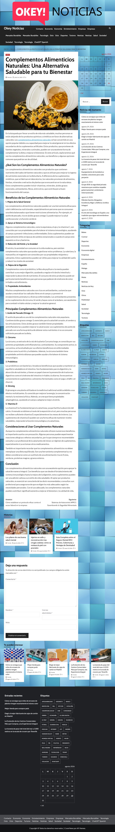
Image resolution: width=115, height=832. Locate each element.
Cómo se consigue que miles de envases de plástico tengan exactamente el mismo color (93, 119)
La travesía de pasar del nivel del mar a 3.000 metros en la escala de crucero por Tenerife (95, 162)
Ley (91, 364)
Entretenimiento (70, 29)
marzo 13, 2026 (68, 548)
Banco (107, 331)
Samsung (84, 387)
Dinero (94, 345)
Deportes (64, 35)
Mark (96, 368)
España (84, 264)
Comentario (11, 579)
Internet (84, 364)
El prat (96, 350)
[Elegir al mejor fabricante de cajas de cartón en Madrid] (58, 655)
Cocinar (84, 237)
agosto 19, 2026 (55, 674)
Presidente (105, 378)
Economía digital (88, 250)
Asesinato (98, 331)
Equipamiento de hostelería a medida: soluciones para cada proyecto (93, 174)
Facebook (93, 354)
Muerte (98, 373)
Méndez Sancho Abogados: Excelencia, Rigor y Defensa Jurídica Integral (95, 202)
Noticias (80, 35)
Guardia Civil (85, 359)
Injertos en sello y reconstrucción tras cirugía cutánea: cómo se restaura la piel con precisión (41, 542)
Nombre (9, 610)
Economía (49, 29)
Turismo (72, 35)
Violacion (84, 397)
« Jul (81, 93)
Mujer (106, 373)
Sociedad (102, 35)
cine (108, 340)
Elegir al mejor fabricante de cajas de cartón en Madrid (95, 138)
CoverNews (69, 828)
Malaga (84, 268)
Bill (93, 335)
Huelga (95, 359)
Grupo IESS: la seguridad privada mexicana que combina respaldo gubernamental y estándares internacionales (94, 189)
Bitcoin (100, 335)
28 (100, 83)
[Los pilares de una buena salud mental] (16, 526)
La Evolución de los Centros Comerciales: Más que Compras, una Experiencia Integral (95, 149)
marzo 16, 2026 (43, 551)
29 (104, 83)
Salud (95, 35)
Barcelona (85, 335)
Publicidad (86, 300)
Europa (83, 354)
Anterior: (23, 502)
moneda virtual (86, 373)
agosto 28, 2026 (33, 672)
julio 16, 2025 (18, 77)
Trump (104, 387)
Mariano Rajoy (86, 368)
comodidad (85, 345)
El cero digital (86, 350)
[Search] (109, 28)
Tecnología (44, 35)
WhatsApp (94, 397)
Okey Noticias (14, 28)
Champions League (97, 340)
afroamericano (86, 331)
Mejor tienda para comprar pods (94, 129)
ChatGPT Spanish (41, 42)
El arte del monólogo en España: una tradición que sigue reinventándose (95, 214)
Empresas (82, 29)
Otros (84, 295)
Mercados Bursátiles (13, 35)
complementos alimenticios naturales (34, 140)
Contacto (39, 29)
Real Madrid (85, 383)
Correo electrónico (47, 611)
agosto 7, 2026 (105, 675)
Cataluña (84, 340)
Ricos (106, 383)
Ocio (52, 35)
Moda (84, 277)
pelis (82, 378)
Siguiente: (61, 502)
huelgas (104, 359)
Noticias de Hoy (88, 286)
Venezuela (103, 392)
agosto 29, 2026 (11, 679)
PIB (89, 378)
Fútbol (101, 354)
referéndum (97, 383)
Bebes (84, 232)
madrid (98, 364)
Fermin (10, 77)
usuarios (93, 392)
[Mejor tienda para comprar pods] (36, 655)
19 (91, 78)
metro (104, 368)
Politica (95, 378)
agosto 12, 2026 (77, 677)
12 (91, 74)
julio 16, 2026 (17, 543)
